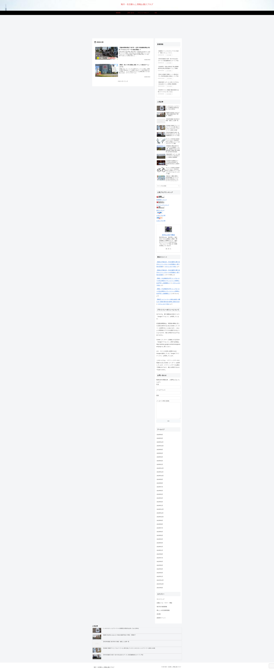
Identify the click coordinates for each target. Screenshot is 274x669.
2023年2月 (160, 546)
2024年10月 (160, 475)
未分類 (159, 614)
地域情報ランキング (161, 199)
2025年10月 (160, 445)
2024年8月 (160, 483)
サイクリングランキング (162, 205)
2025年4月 (160, 457)
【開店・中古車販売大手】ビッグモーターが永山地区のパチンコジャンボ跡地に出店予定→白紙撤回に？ (168, 281)
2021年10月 (160, 584)
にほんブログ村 (160, 215)
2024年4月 (160, 498)
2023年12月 (160, 509)
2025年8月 (160, 449)
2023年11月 (160, 513)
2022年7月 (160, 558)
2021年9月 (160, 587)
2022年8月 (160, 554)
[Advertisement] (137, 27)
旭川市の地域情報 (162, 606)
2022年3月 (160, 572)
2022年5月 (160, 565)
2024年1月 (160, 505)
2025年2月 (160, 464)
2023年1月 (160, 550)
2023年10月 (160, 516)
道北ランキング (160, 210)
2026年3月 (160, 438)
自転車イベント (161, 618)
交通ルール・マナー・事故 (164, 603)
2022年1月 (160, 576)
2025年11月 (160, 442)
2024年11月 (160, 472)
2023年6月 (160, 531)
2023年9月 (160, 520)
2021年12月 (160, 580)
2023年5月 (160, 535)
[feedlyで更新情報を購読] (168, 249)
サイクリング (160, 599)
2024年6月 (160, 490)
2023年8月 (160, 524)
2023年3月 (160, 543)
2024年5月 (160, 494)
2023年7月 (160, 528)
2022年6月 (160, 561)
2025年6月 (160, 453)
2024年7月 (160, 487)
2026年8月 (160, 434)
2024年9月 (160, 479)
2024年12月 (160, 468)
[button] (179, 186)
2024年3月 (160, 501)
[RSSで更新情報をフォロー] (170, 249)
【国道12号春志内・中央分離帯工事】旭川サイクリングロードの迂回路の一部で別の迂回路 (168, 264)
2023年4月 (160, 539)
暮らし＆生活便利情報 (163, 610)
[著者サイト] (166, 249)
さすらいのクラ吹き (168, 235)
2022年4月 (160, 569)
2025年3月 (160, 460)
